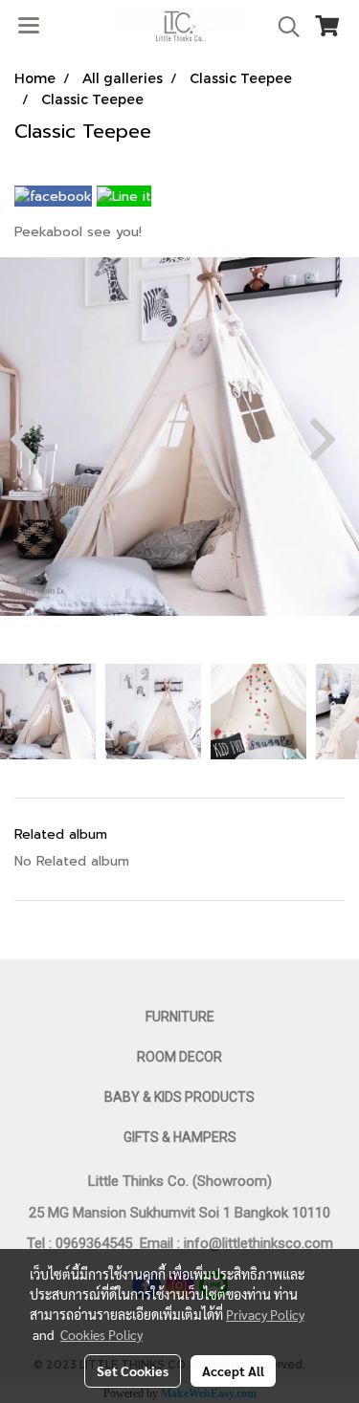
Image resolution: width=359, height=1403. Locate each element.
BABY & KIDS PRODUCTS (179, 1097)
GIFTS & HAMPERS (179, 1137)
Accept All (233, 1370)
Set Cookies (132, 1370)
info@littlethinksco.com (256, 1243)
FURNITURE (180, 1016)
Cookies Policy (101, 1334)
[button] (282, 26)
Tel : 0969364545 (83, 1243)
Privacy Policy (265, 1314)
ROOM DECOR (179, 1056)
